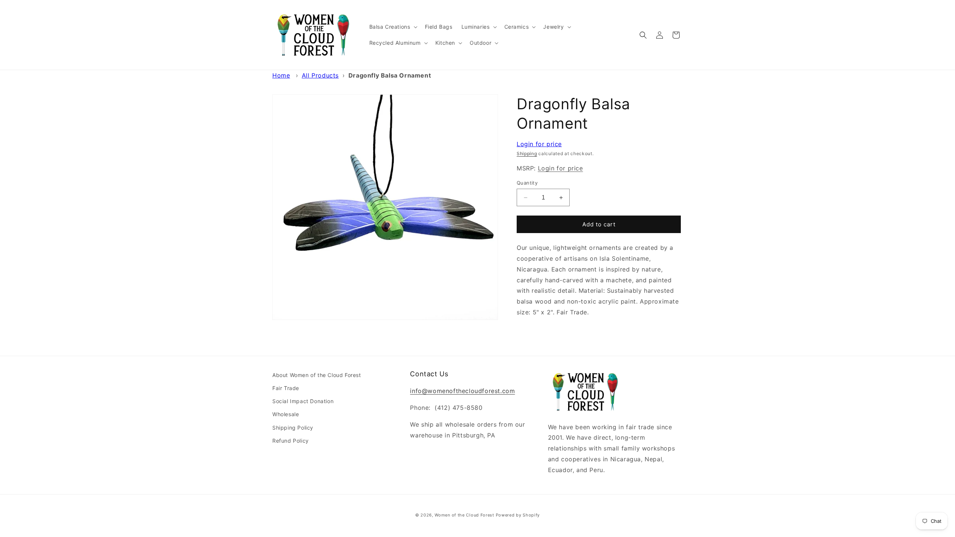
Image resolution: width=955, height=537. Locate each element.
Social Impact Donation (303, 401)
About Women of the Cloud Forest (316, 375)
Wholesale (285, 414)
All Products (320, 75)
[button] (392, 27)
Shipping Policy (292, 427)
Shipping (527, 153)
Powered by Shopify (518, 515)
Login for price (539, 144)
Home (281, 75)
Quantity (527, 183)
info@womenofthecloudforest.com (462, 391)
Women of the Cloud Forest (464, 515)
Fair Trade (285, 388)
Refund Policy (290, 440)
